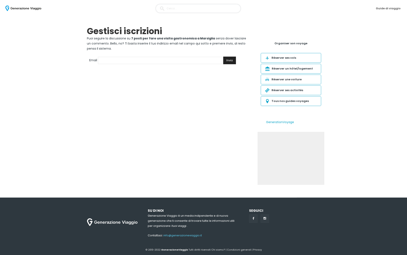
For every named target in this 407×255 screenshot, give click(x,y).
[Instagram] (265, 218)
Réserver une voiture (287, 79)
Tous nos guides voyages (290, 101)
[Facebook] (253, 218)
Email (93, 60)
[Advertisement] (291, 158)
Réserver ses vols (284, 58)
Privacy (257, 249)
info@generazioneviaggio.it (182, 235)
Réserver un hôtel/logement (292, 69)
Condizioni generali (239, 249)
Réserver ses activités (287, 90)
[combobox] (198, 8)
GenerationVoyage (280, 122)
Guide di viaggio (388, 8)
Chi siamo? (218, 249)
